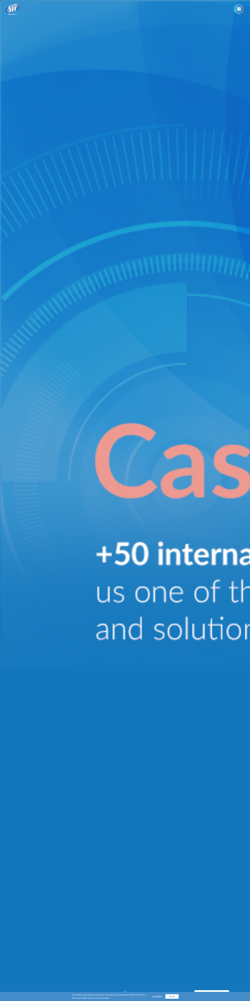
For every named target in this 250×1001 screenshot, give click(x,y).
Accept (172, 996)
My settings (157, 996)
